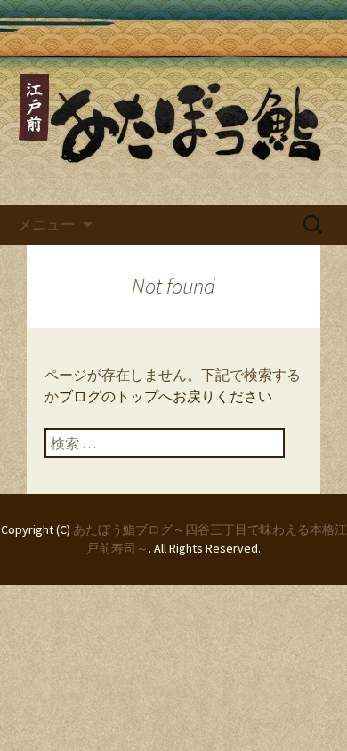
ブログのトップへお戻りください (165, 396)
